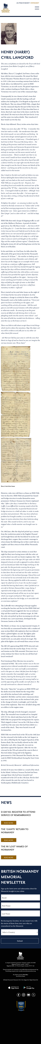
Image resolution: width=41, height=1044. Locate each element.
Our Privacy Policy (20, 976)
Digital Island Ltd (34, 980)
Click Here (25, 974)
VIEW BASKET (35, 3)
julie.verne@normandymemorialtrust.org (26, 971)
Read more (8, 823)
